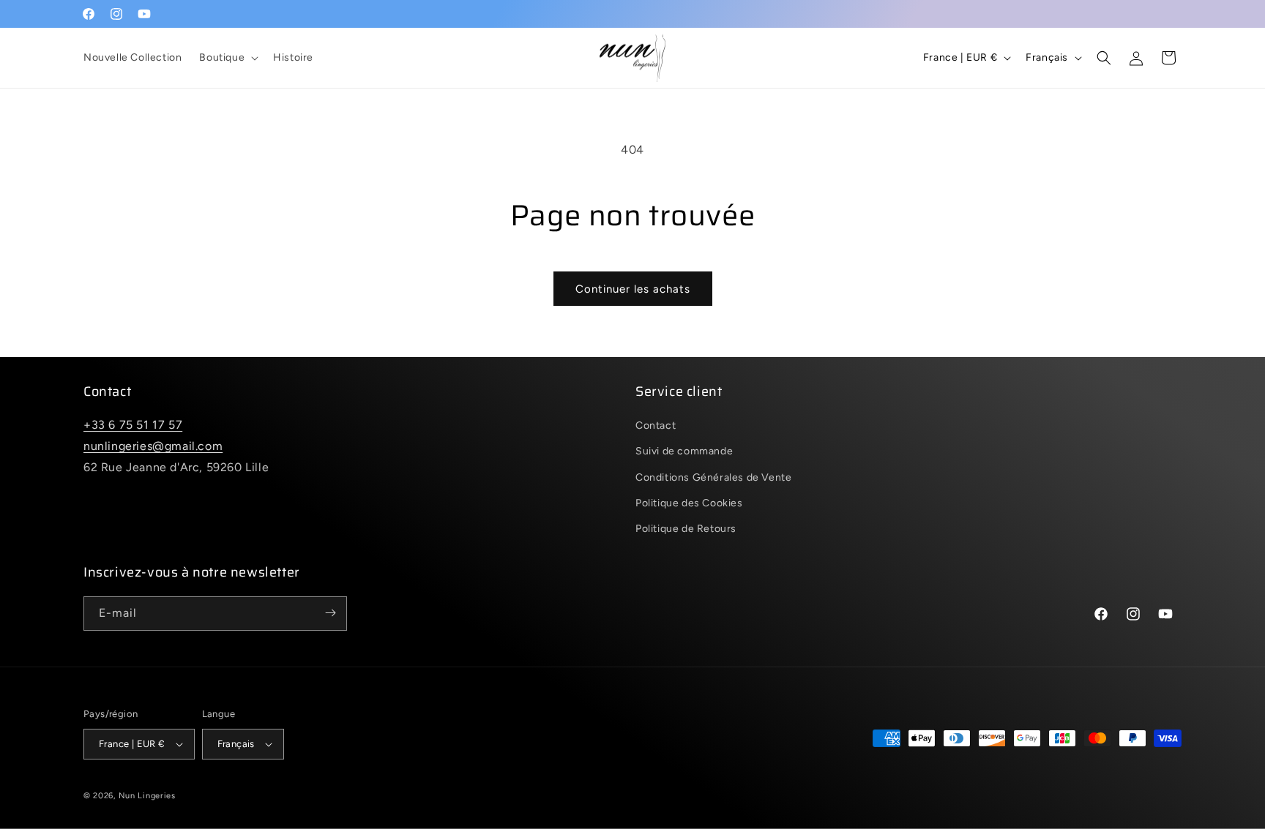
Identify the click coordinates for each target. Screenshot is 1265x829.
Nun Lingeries (147, 795)
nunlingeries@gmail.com (153, 446)
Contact (655, 426)
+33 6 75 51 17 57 (132, 425)
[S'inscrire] (330, 613)
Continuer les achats (632, 289)
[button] (227, 57)
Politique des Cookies (689, 503)
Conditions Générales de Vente (713, 477)
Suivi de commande (684, 452)
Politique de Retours (685, 528)
